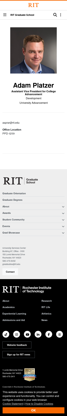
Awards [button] (6, 212)
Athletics (46, 313)
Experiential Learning (14, 313)
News (44, 320)
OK (33, 410)
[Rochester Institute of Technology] (33, 5)
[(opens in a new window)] (5, 334)
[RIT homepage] (26, 290)
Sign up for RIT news (18, 354)
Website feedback (17, 345)
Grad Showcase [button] (11, 232)
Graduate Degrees (12, 199)
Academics (8, 307)
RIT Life (45, 307)
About (5, 300)
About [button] (5, 206)
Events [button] (6, 226)
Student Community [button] (13, 219)
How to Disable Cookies (39, 403)
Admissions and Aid (13, 320)
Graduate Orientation (14, 193)
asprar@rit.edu (11, 122)
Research (46, 300)
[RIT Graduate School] (20, 181)
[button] (5, 15)
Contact (10, 271)
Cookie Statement (13, 403)
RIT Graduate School (22, 15)
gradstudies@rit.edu (11, 264)
